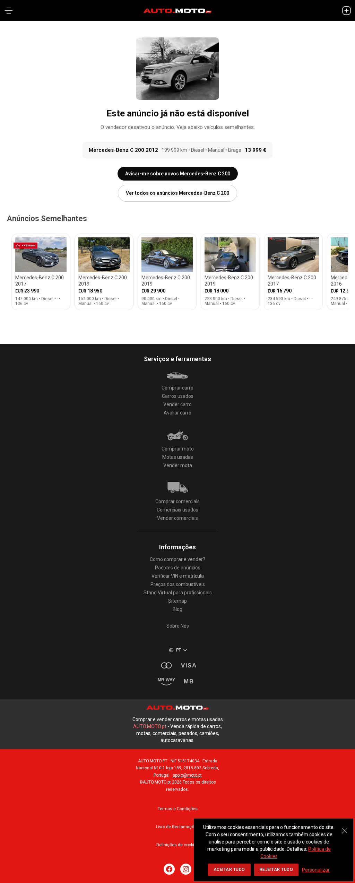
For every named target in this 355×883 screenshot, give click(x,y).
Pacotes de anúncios (177, 567)
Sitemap (177, 601)
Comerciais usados (177, 510)
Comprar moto (178, 449)
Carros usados (177, 396)
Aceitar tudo (229, 869)
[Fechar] (345, 827)
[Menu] (9, 10)
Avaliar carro (177, 413)
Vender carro (177, 404)
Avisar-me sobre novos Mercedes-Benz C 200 (177, 173)
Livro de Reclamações (177, 826)
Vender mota (177, 465)
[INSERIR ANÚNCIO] (346, 10)
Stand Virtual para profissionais (178, 592)
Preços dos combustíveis (177, 584)
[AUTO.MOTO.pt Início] (177, 10)
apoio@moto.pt (187, 775)
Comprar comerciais (177, 501)
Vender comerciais (177, 518)
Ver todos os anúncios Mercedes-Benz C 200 (177, 193)
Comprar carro (177, 388)
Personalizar (316, 870)
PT (178, 650)
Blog (177, 609)
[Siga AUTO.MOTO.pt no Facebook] (169, 869)
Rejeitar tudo (276, 869)
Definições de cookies (177, 844)
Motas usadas (177, 457)
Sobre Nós (177, 626)
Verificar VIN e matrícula (177, 576)
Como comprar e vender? (177, 559)
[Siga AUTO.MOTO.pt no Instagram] (185, 869)
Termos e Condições (178, 808)
